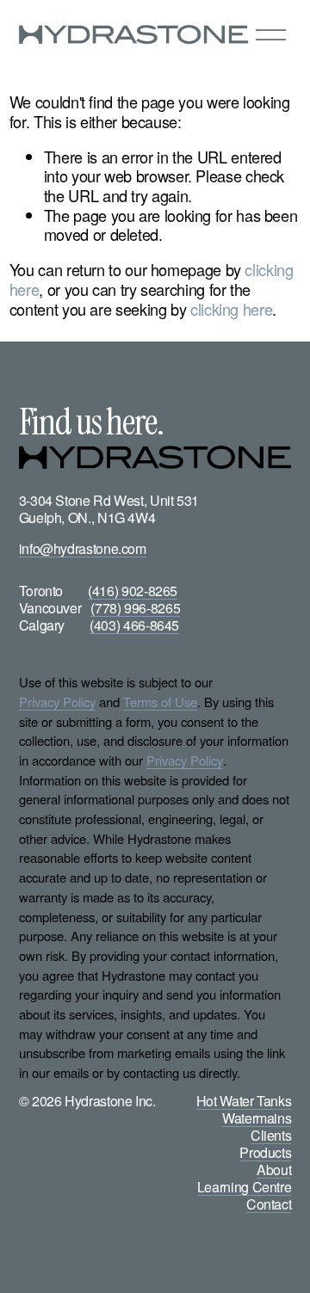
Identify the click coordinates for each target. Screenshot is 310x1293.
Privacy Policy (57, 702)
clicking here (231, 309)
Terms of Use (160, 702)
